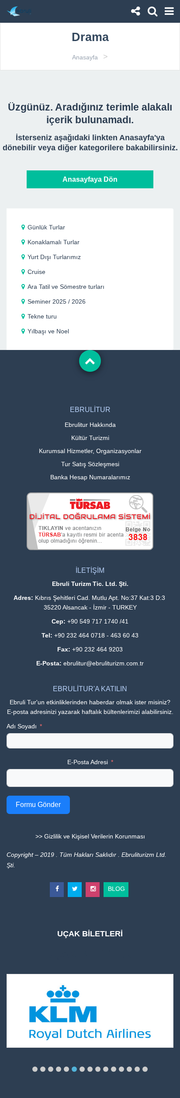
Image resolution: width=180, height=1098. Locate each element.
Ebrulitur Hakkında (90, 424)
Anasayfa (85, 57)
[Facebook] (57, 885)
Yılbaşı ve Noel (48, 331)
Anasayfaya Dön (90, 179)
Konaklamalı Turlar (54, 242)
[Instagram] (93, 885)
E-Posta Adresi (87, 762)
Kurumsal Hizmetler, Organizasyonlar (90, 450)
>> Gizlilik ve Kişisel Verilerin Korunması (90, 836)
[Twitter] (75, 885)
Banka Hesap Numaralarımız (90, 477)
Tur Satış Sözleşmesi (90, 464)
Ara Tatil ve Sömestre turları (66, 286)
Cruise (36, 271)
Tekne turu (42, 316)
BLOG (116, 887)
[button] (35, 1069)
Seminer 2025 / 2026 (57, 301)
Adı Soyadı (22, 726)
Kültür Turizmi (90, 437)
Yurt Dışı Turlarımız (54, 256)
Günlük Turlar (46, 227)
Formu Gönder (38, 804)
